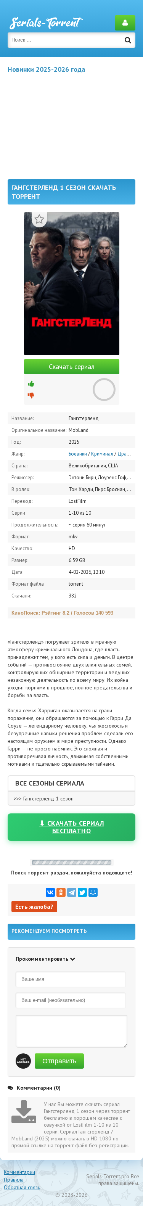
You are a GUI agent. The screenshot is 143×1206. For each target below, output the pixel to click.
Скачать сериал (72, 366)
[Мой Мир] (93, 892)
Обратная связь (22, 1187)
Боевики (78, 454)
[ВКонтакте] (50, 892)
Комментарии (19, 1172)
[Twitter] (82, 892)
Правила (14, 1179)
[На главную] (46, 23)
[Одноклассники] (61, 892)
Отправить (59, 1061)
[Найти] (127, 40)
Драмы (125, 454)
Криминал (102, 454)
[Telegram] (71, 892)
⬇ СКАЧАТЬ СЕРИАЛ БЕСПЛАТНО (71, 827)
